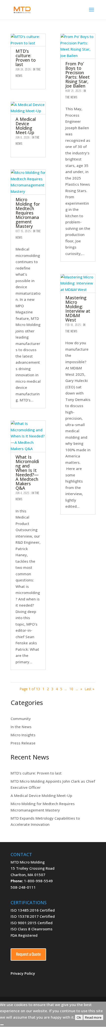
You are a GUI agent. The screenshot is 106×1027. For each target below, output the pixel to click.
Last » (89, 688)
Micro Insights (23, 734)
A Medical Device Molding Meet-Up (26, 125)
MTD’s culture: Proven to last (26, 57)
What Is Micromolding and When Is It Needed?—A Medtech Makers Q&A (27, 472)
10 (71, 688)
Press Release (23, 742)
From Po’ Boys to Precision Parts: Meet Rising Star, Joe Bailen (77, 75)
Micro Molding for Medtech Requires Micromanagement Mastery (28, 213)
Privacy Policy (23, 973)
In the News (21, 726)
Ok (79, 1017)
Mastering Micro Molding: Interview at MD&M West (77, 309)
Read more (93, 1017)
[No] (2, 1025)
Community (21, 718)
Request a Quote (28, 954)
